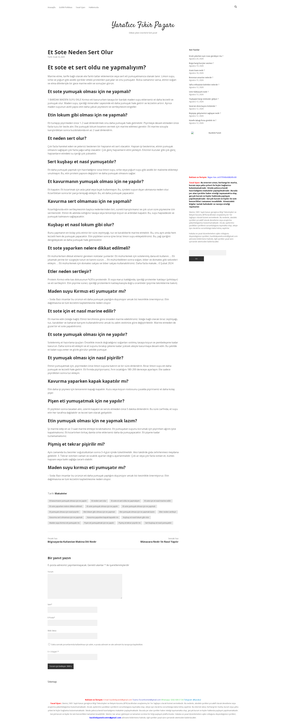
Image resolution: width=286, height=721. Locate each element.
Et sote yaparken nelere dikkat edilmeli (65, 506)
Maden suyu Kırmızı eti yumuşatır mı (64, 523)
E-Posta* (51, 617)
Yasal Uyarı (80, 7)
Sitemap (52, 681)
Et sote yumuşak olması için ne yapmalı (139, 506)
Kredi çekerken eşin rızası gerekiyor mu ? (206, 56)
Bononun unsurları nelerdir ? (201, 77)
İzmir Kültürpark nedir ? (199, 92)
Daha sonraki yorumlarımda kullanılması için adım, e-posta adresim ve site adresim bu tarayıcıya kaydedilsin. (97, 644)
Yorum (50, 571)
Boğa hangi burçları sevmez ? (201, 63)
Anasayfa (51, 7)
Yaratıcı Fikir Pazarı (143, 25)
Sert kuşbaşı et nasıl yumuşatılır (158, 523)
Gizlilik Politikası (65, 7)
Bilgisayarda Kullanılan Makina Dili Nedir (72, 541)
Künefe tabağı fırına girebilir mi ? (202, 120)
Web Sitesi (52, 630)
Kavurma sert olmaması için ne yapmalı (65, 517)
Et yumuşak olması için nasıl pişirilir (64, 512)
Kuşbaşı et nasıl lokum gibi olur (136, 517)
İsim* (50, 604)
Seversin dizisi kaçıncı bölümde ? (202, 106)
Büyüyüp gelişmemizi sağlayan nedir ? (205, 113)
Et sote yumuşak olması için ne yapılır (102, 506)
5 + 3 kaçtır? (53, 651)
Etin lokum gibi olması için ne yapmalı (99, 512)
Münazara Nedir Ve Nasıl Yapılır (159, 541)
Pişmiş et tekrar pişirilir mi (129, 523)
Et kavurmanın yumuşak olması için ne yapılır (68, 501)
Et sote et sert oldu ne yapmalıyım (125, 501)
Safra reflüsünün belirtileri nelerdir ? (204, 84)
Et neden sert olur (98, 501)
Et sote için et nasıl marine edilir (157, 501)
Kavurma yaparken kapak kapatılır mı (102, 517)
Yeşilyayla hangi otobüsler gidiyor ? (204, 99)
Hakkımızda (94, 7)
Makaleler (61, 493)
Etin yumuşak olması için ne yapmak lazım (137, 512)
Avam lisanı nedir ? (197, 70)
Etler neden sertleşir (167, 512)
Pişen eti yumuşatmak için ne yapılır (99, 523)
